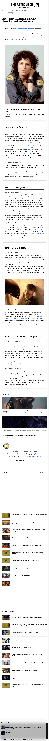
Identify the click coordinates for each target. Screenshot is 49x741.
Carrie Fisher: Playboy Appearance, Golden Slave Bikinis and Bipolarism (27, 655)
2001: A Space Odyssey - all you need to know (23, 640)
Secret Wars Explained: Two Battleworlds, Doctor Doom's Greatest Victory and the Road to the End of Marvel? (28, 530)
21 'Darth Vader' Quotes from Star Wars (21, 647)
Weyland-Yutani (31, 149)
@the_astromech (34, 450)
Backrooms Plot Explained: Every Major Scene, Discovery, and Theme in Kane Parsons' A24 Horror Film (29, 515)
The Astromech (23, 456)
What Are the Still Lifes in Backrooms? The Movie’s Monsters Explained (27, 553)
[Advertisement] (24, 497)
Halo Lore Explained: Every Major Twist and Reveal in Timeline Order (28, 678)
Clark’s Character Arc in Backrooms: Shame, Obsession (25, 560)
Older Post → (43, 472)
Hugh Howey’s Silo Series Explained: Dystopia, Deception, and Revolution (27, 523)
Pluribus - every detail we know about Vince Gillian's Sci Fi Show (28, 662)
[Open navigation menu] (46, 3)
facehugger (29, 142)
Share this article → (20, 460)
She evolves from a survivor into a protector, (33, 233)
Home (3, 10)
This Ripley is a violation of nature (33, 371)
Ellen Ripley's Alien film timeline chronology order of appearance (19, 20)
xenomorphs (27, 208)
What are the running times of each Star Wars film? (25, 670)
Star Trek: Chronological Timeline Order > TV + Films (25, 632)
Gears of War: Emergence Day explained (22, 575)
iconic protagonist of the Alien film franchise (23, 28)
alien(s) (7, 10)
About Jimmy (16, 450)
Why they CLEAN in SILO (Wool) (20, 568)
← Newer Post (5, 472)
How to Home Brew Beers (35, 456)
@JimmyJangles (25, 450)
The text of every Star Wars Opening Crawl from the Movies (27, 545)
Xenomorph (31, 146)
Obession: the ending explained (20, 537)
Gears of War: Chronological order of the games (24, 583)
